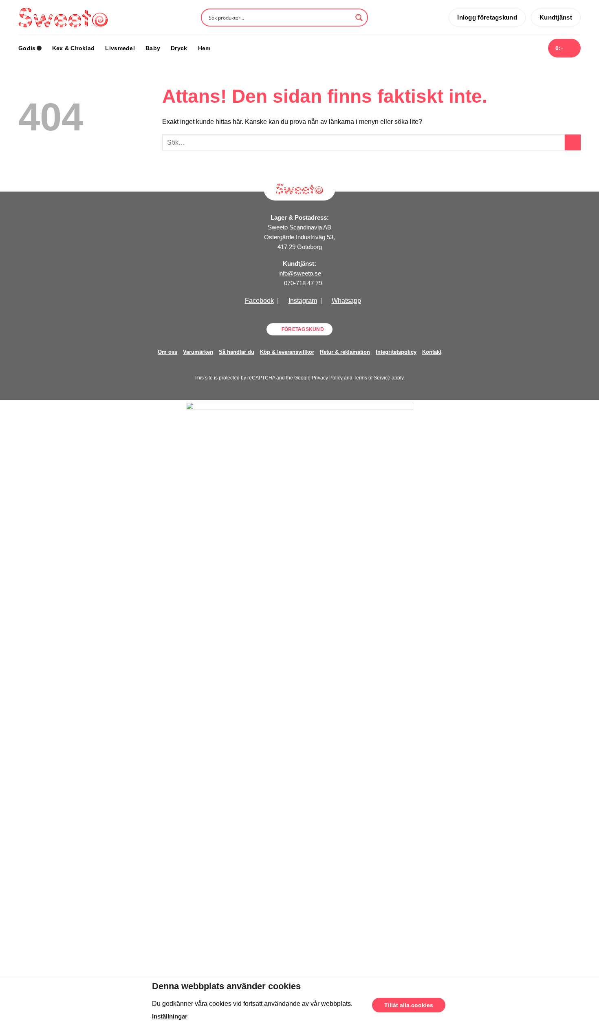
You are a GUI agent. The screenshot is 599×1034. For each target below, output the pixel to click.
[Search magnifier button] (359, 17)
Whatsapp (346, 300)
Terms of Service (372, 378)
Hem (204, 48)
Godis (26, 48)
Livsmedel (120, 48)
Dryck (179, 48)
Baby (152, 48)
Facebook (259, 300)
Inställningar (169, 1016)
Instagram (302, 300)
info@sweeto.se (299, 273)
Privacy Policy (327, 378)
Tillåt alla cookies (408, 1005)
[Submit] (573, 142)
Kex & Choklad (73, 48)
